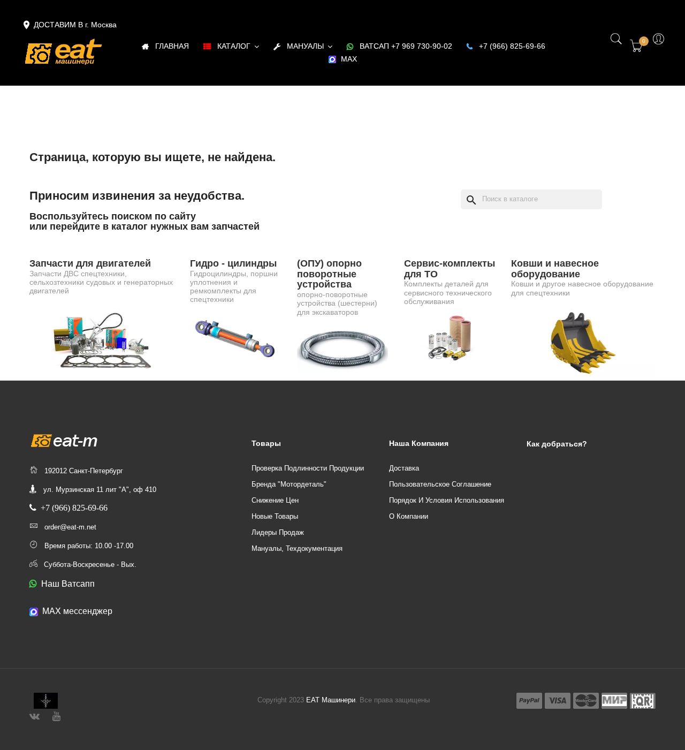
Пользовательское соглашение (440, 484)
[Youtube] (56, 715)
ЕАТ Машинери (330, 700)
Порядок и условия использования (446, 500)
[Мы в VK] (34, 715)
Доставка (404, 468)
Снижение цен (275, 500)
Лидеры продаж (278, 532)
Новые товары (275, 516)
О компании (408, 516)
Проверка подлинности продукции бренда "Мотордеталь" (308, 476)
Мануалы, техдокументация (297, 548)
